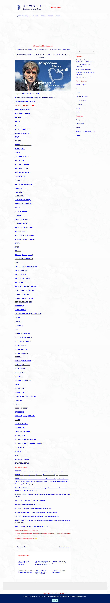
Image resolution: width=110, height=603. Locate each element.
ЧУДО (17, 455)
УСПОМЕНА (19, 447)
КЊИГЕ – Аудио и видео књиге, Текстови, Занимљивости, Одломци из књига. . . (41, 475)
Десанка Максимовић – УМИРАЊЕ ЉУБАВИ (25, 571)
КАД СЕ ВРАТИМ (21, 231)
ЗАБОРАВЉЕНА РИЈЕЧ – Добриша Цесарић (24, 562)
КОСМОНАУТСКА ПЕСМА (25, 239)
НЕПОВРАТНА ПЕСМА (23, 302)
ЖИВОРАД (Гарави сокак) (24, 184)
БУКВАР (18, 141)
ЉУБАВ (18, 251)
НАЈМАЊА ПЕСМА (22, 294)
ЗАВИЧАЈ (18, 188)
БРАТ (17, 137)
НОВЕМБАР (19, 306)
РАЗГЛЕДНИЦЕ (20, 388)
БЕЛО (17, 125)
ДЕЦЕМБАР (19, 160)
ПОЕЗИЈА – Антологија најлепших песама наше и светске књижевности (39, 471)
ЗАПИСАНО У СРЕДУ (23, 200)
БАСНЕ (78, 92)
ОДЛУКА (18, 318)
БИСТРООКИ (80, 124)
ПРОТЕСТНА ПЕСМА (23, 380)
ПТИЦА (18, 384)
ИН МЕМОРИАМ (21, 211)
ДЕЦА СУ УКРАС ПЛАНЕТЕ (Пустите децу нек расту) (41, 572)
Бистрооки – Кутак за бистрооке (85, 131)
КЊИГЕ (50, 16)
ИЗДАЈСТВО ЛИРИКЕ (23, 204)
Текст (64, 49)
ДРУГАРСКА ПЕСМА (23, 172)
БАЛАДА (18, 117)
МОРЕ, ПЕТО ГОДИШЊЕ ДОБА (27, 286)
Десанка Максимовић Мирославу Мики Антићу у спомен (35, 97)
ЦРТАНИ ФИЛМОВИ (82, 96)
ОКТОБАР (18, 321)
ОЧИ (16, 329)
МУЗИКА (58, 16)
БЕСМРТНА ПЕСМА (22, 129)
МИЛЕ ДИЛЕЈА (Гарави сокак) (26, 266)
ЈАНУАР (18, 215)
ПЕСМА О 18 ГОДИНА (23, 341)
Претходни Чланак (21, 547)
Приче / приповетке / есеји (40, 49)
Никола (78, 135)
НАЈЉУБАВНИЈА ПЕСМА (24, 290)
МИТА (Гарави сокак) (22, 278)
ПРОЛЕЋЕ (18, 376)
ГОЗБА (17, 153)
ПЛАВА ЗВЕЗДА (20, 345)
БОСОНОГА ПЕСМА (22, 133)
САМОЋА (18, 400)
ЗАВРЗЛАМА (19, 192)
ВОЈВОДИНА (20, 149)
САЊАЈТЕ (18, 404)
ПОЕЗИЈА (36, 16)
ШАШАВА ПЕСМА (22, 459)
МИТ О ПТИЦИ (20, 274)
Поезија (30, 49)
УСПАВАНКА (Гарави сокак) (25, 439)
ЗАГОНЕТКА (19, 196)
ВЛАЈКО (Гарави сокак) (23, 145)
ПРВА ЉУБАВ (20, 369)
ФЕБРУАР (18, 451)
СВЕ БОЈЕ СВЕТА (21, 408)
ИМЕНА (18, 208)
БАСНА (17, 121)
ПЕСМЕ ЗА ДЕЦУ (81, 85)
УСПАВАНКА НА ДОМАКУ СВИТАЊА (29, 443)
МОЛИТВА (19, 282)
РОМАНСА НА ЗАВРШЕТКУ (25, 396)
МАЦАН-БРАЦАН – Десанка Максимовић (59, 562)
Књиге (17, 49)
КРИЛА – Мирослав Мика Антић (58, 571)
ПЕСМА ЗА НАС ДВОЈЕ (23, 337)
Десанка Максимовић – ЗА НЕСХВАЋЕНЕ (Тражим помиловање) (42, 562)
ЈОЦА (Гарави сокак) (22, 219)
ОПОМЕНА (19, 325)
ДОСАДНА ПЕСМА (22, 164)
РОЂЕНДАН (19, 392)
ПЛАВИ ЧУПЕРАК (21, 353)
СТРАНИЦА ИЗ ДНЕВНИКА (25, 416)
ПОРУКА (18, 357)
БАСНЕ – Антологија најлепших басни (27, 504)
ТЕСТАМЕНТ (20, 428)
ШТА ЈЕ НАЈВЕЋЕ (22, 463)
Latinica (59, 7)
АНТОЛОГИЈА (32, 6)
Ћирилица (53, 7)
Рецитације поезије (57, 49)
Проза (49, 49)
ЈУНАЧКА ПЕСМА (22, 223)
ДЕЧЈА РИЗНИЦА (22, 16)
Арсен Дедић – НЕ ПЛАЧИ (83, 77)
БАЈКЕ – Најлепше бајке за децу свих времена (30, 500)
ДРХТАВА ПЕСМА (21, 168)
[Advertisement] (55, 31)
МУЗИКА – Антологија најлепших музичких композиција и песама (37, 516)
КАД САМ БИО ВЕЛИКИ (24, 227)
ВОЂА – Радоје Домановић (83, 69)
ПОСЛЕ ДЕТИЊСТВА (23, 361)
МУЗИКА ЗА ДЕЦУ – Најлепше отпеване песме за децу (33, 508)
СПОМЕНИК (19, 412)
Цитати (69, 49)
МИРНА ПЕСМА (21, 270)
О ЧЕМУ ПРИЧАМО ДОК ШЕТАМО (28, 314)
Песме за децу (23, 49)
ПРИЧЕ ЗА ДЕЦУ (81, 100)
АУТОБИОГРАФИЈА (22, 113)
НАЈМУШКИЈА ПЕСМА (24, 298)
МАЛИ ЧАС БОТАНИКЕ (24, 259)
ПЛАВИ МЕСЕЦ (21, 349)
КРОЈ (17, 247)
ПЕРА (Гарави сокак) (22, 333)
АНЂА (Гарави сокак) (22, 109)
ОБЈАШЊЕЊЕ (20, 310)
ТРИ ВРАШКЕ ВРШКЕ (23, 431)
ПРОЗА (43, 16)
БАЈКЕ (78, 88)
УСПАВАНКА (20, 435)
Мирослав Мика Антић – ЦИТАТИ (27, 94)
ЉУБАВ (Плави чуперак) (24, 255)
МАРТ (17, 263)
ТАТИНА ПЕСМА (21, 424)
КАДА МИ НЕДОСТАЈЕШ (24, 235)
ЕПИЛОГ (18, 180)
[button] (29, 16)
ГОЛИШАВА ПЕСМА (22, 156)
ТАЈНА (17, 420)
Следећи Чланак (65, 547)
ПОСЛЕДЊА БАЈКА (22, 365)
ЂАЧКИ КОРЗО (20, 176)
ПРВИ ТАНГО (20, 373)
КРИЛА (17, 243)
